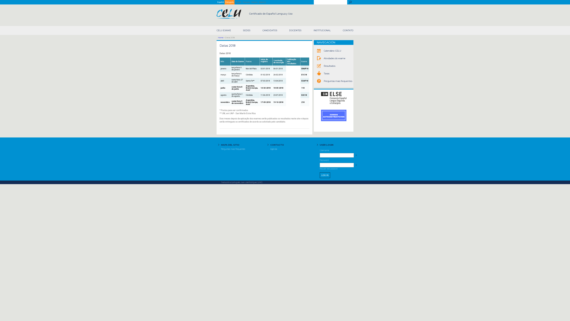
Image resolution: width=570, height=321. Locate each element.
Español (220, 2)
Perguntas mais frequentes (338, 81)
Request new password (329, 169)
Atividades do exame (334, 58)
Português (229, 2)
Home (220, 37)
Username (336, 151)
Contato (348, 30)
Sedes (246, 30)
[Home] (229, 17)
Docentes (295, 30)
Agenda (273, 149)
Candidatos (269, 30)
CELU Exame (224, 30)
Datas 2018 (227, 45)
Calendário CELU (332, 50)
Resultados (329, 66)
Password (336, 161)
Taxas (326, 73)
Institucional (322, 30)
